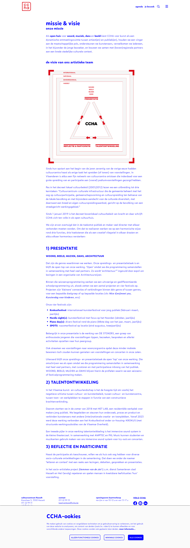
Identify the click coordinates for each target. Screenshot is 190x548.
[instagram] (140, 503)
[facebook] (135, 503)
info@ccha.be (27, 505)
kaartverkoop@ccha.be (68, 502)
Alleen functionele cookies (85, 537)
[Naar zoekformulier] (158, 6)
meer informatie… (127, 528)
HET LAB (103, 408)
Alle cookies (136, 537)
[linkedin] (145, 503)
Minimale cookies (114, 537)
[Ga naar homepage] (26, 6)
